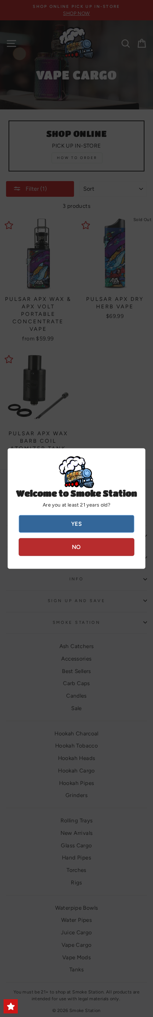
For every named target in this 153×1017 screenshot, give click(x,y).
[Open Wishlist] (11, 1006)
